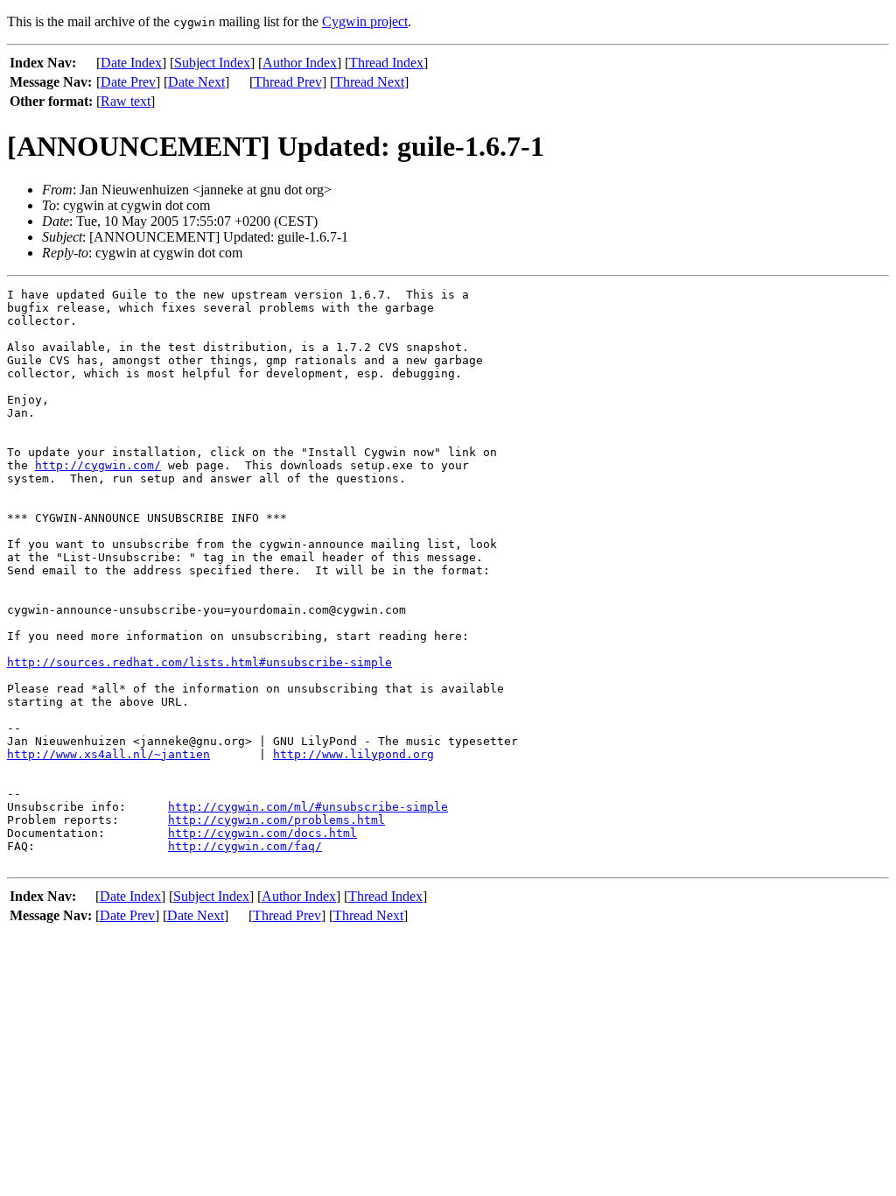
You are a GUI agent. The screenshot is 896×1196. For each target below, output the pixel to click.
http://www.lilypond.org (353, 754)
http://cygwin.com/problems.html (276, 820)
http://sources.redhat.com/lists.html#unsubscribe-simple (199, 662)
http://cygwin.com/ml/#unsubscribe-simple (308, 806)
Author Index (299, 62)
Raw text (125, 101)
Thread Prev (288, 81)
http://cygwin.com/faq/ (245, 846)
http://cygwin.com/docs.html (262, 833)
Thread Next (369, 81)
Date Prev (128, 81)
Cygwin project (365, 21)
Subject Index (212, 62)
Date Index (131, 62)
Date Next (196, 81)
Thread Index (386, 62)
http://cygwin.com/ (98, 465)
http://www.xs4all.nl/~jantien (108, 754)
